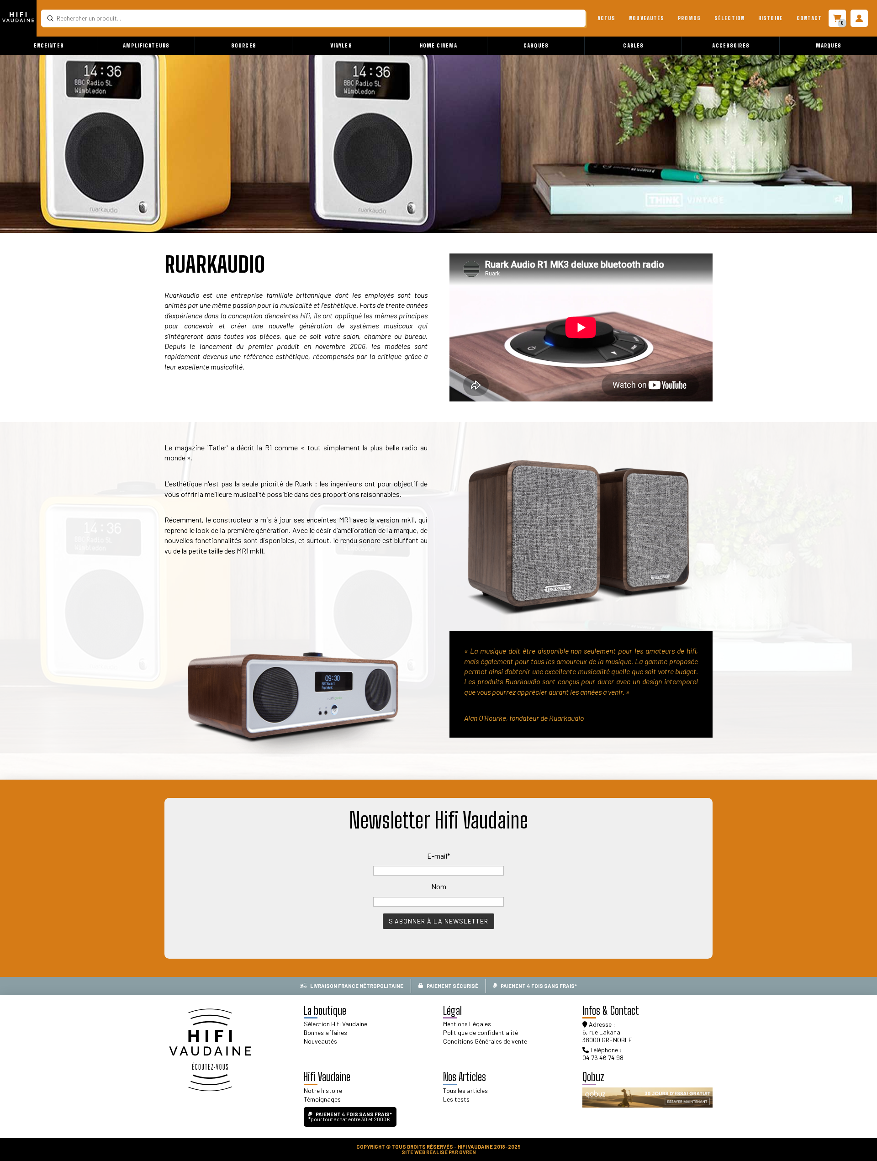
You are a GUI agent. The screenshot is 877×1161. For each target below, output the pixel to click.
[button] (48, 46)
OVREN (467, 1152)
